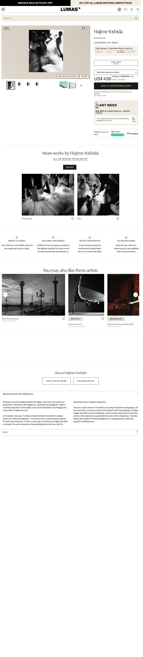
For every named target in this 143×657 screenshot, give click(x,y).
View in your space (69, 76)
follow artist (86, 381)
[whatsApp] (119, 9)
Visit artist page (56, 381)
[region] (70, 198)
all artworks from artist (70, 159)
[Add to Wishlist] (87, 28)
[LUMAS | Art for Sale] (70, 9)
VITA (5, 432)
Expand (83, 28)
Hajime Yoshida (108, 31)
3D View (84, 76)
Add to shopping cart (116, 86)
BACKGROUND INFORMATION (18, 394)
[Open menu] (3, 9)
